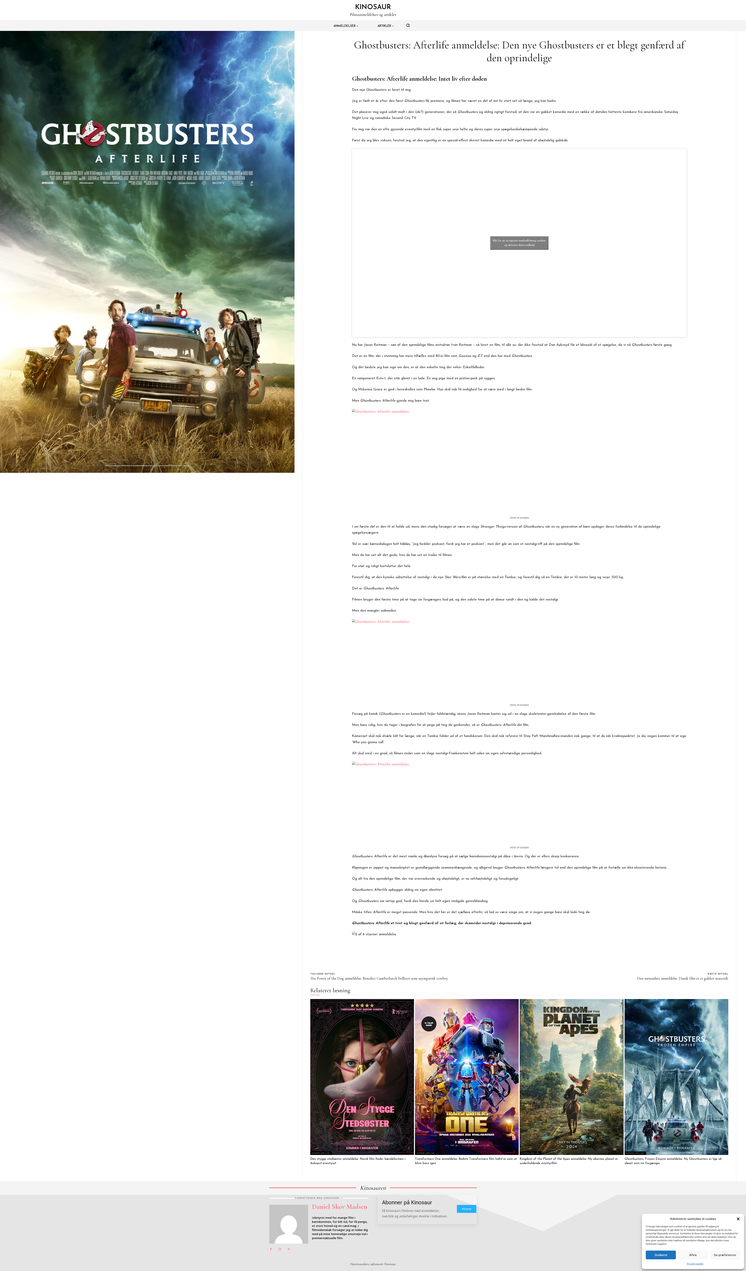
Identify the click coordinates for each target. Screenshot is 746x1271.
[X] (288, 1249)
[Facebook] (270, 1249)
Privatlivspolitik (695, 1263)
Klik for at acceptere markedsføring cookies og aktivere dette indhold (519, 243)
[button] (738, 1219)
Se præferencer (725, 1255)
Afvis (693, 1255)
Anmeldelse (321, 1153)
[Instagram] (279, 1249)
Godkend (661, 1255)
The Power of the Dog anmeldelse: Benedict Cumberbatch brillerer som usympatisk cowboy (379, 978)
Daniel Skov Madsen (339, 1207)
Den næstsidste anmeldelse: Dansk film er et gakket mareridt (682, 978)
